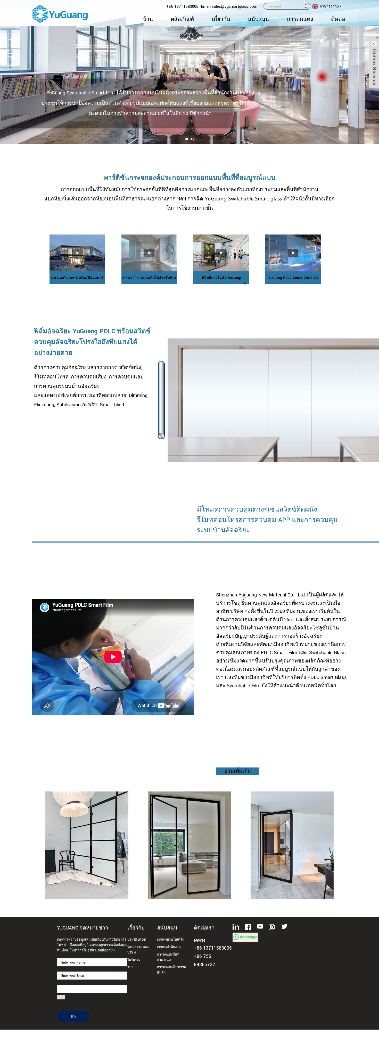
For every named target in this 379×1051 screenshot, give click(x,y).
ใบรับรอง (133, 960)
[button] (186, 139)
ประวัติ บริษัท (136, 939)
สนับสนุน (258, 19)
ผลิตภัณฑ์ (182, 19)
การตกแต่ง (300, 19)
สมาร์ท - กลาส (292, 840)
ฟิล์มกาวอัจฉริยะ (189, 840)
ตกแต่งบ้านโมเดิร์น (170, 939)
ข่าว (130, 967)
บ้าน (148, 19)
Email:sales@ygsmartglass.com (229, 6)
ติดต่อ (338, 19)
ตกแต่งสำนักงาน (169, 947)
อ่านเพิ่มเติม (237, 771)
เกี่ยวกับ (221, 19)
